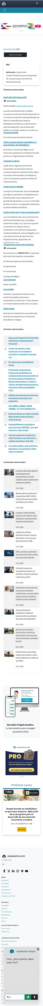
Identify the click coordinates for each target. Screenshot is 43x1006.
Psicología (4, 883)
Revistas (4, 918)
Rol (18, 49)
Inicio (5, 49)
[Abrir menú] (4, 10)
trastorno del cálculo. (24, 106)
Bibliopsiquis (5, 915)
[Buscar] (37, 3)
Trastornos (5, 887)
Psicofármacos (6, 912)
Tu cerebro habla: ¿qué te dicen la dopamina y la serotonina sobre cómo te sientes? (23, 449)
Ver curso (21, 829)
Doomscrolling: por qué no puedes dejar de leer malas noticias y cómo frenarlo (23, 416)
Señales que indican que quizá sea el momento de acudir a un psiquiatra (23, 398)
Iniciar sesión (5, 928)
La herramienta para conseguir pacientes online (20, 728)
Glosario (12, 49)
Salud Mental (5, 890)
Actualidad (5, 905)
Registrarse (5, 932)
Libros (3, 921)
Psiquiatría (5, 880)
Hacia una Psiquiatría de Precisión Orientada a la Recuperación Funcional (23, 341)
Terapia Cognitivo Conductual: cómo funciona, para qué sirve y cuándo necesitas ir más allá (22, 438)
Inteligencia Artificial (8, 896)
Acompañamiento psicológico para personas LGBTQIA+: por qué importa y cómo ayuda (23, 427)
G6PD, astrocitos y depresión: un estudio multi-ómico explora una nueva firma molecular (27, 554)
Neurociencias (6, 893)
